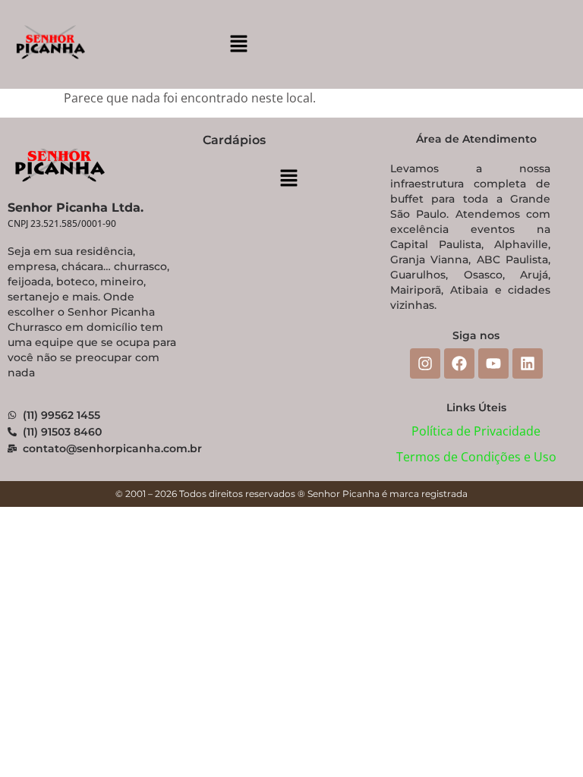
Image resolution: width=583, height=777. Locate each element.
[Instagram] (425, 363)
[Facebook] (459, 363)
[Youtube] (493, 363)
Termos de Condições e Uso (476, 456)
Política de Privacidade (475, 431)
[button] (238, 44)
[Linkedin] (527, 363)
